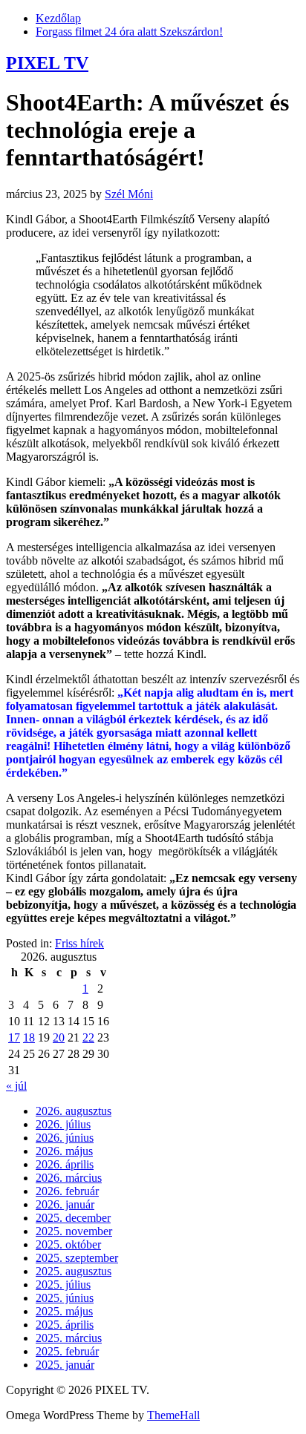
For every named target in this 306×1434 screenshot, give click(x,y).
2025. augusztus (73, 1271)
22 (88, 1037)
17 (14, 1037)
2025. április (65, 1324)
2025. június (65, 1298)
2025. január (65, 1364)
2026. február (67, 1191)
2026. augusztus (73, 1111)
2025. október (68, 1244)
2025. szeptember (77, 1258)
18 (29, 1037)
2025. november (74, 1231)
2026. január (65, 1204)
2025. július (63, 1284)
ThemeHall (173, 1415)
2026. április (65, 1164)
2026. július (63, 1124)
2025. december (73, 1217)
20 (59, 1037)
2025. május (64, 1311)
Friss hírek (79, 943)
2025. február (67, 1351)
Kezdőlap (58, 18)
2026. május (64, 1151)
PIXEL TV (47, 63)
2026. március (69, 1177)
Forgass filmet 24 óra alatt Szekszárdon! (129, 31)
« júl (16, 1085)
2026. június (65, 1137)
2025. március (69, 1338)
